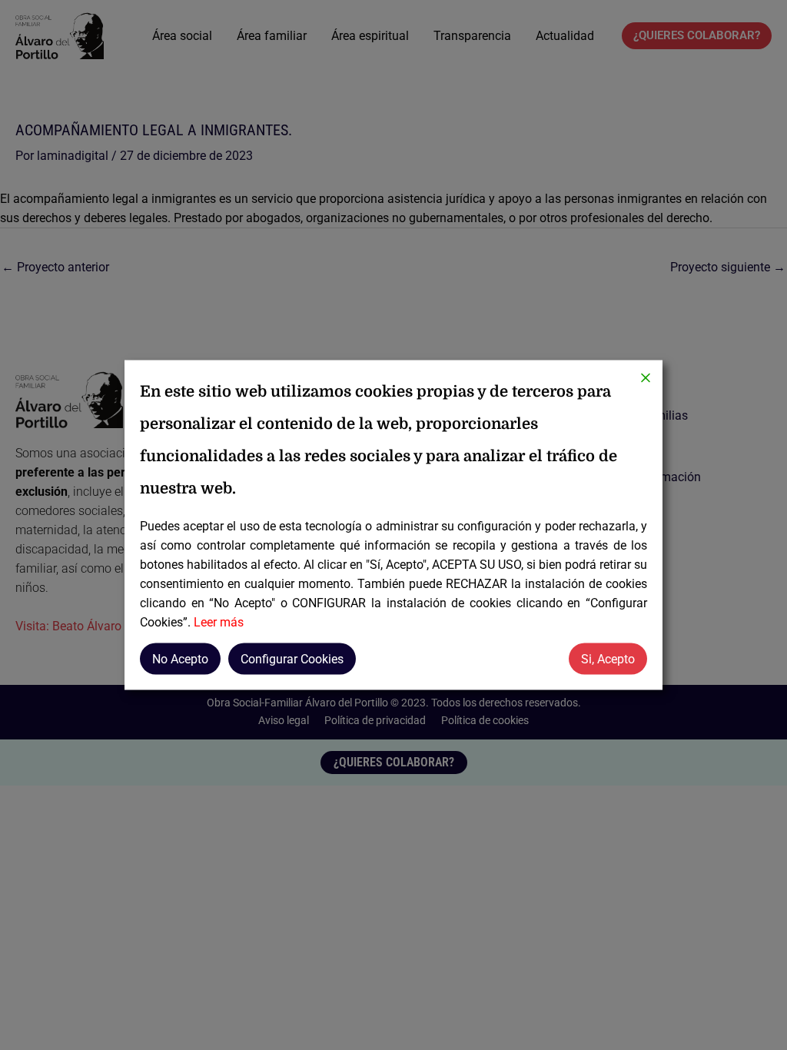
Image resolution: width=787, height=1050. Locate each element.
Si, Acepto (608, 659)
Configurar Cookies (292, 659)
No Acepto (180, 659)
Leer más (219, 622)
